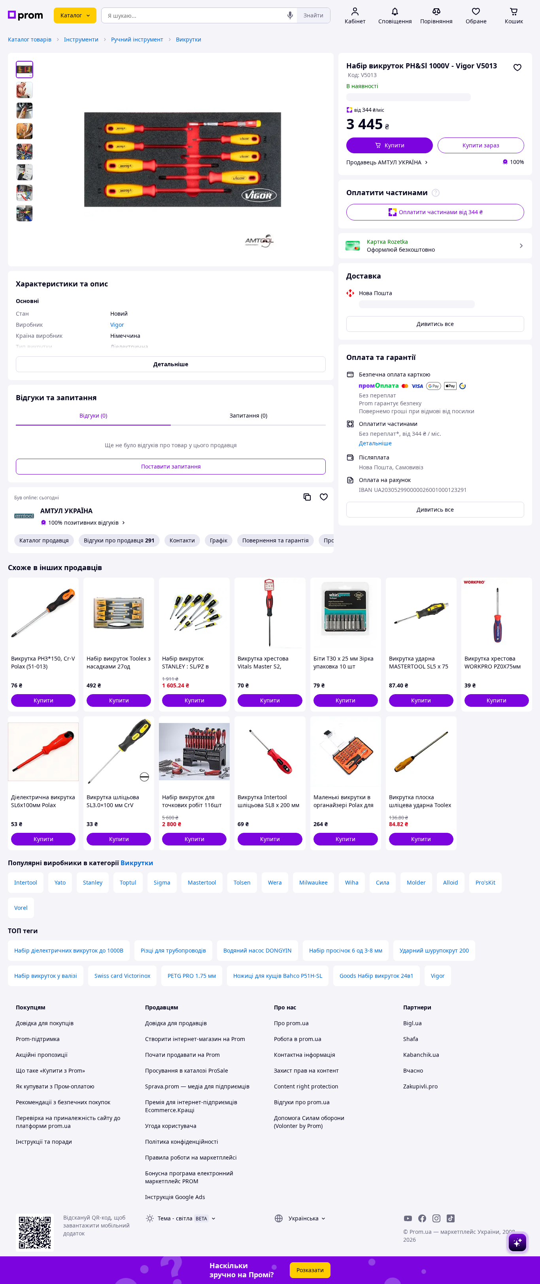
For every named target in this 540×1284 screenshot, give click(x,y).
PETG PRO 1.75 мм (192, 975)
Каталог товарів (29, 39)
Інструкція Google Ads (175, 1197)
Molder (416, 882)
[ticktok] (450, 1218)
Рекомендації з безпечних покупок (63, 1102)
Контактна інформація (304, 1054)
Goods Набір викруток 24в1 (376, 975)
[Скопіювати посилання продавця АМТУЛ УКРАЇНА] (307, 497)
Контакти (182, 540)
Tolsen (242, 882)
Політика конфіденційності (181, 1141)
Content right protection (306, 1086)
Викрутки (188, 39)
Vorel (21, 907)
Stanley (92, 882)
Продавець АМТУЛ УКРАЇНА (383, 162)
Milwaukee (313, 882)
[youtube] (408, 1218)
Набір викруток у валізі (45, 975)
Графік (218, 540)
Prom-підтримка (38, 1039)
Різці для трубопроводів (173, 950)
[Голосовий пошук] (290, 15)
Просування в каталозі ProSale (186, 1070)
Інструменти (81, 39)
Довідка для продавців (176, 1023)
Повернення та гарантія (275, 540)
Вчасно (413, 1070)
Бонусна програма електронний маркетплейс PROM (189, 1177)
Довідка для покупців (45, 1023)
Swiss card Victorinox (122, 975)
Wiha (352, 882)
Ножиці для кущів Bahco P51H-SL (277, 975)
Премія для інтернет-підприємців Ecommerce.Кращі (191, 1106)
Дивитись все (435, 324)
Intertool (25, 882)
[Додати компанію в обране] (323, 497)
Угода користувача (170, 1126)
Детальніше (375, 443)
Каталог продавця (44, 540)
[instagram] (436, 1218)
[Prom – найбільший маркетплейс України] (25, 16)
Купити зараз (481, 145)
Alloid (450, 882)
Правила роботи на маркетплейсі (191, 1157)
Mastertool (202, 882)
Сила (382, 882)
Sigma (162, 882)
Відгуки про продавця (119, 540)
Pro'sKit (485, 882)
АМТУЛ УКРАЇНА (66, 510)
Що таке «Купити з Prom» (50, 1070)
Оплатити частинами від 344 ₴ (441, 212)
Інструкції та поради (44, 1141)
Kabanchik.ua (421, 1054)
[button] (389, 145)
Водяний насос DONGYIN (257, 950)
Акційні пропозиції (42, 1054)
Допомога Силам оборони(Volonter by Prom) (309, 1122)
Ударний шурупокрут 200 (434, 950)
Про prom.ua (291, 1023)
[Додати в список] (517, 67)
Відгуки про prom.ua (302, 1102)
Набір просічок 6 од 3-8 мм (345, 950)
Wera (275, 882)
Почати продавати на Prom (182, 1054)
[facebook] (422, 1218)
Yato (60, 882)
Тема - (175, 1218)
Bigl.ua (412, 1023)
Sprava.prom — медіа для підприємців (197, 1086)
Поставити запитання (171, 466)
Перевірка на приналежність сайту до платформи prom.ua (68, 1122)
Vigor (438, 975)
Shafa (410, 1039)
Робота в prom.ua (297, 1039)
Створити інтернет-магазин (183, 1039)
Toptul (128, 882)
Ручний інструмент (137, 39)
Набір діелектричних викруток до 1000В (68, 950)
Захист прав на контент (306, 1070)
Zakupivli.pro (420, 1086)
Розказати (310, 1270)
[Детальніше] (435, 193)
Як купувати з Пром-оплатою (55, 1086)
